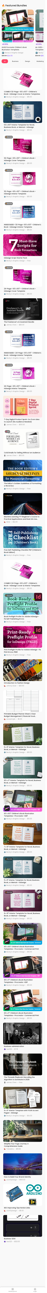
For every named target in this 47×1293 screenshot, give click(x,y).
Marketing (40, 61)
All (5, 61)
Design (27, 61)
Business (15, 61)
